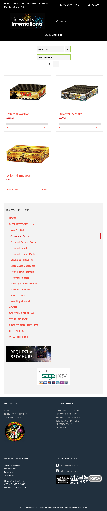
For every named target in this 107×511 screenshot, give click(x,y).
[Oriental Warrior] (27, 92)
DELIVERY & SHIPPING (15, 414)
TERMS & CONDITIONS (67, 420)
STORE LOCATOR (12, 417)
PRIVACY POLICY (64, 424)
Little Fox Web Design (79, 507)
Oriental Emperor (18, 175)
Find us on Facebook (70, 465)
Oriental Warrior (17, 114)
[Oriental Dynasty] (79, 92)
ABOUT (8, 410)
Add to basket (13, 128)
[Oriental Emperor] (27, 153)
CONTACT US (62, 427)
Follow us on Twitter (69, 470)
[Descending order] (68, 49)
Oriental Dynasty (70, 114)
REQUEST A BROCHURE (68, 417)
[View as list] (56, 64)
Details (45, 128)
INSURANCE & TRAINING (68, 410)
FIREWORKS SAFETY (66, 414)
